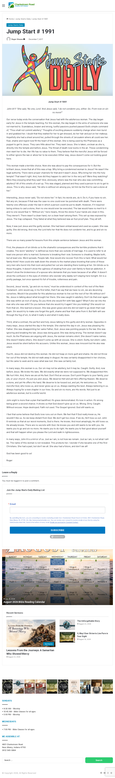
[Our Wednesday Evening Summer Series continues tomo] (52, 686)
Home (11, 19)
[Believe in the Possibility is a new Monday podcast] (7, 686)
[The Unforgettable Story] (67, 625)
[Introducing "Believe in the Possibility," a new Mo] (63, 686)
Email (13, 504)
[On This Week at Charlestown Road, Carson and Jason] (40, 686)
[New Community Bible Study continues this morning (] (74, 686)
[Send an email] (24, 39)
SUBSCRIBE (57, 530)
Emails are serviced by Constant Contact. (64, 522)
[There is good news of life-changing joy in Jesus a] (85, 686)
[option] (57, 577)
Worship (16, 708)
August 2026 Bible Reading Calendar (24, 601)
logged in (18, 481)
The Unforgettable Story (88, 621)
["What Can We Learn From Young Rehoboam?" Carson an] (29, 686)
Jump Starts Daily (23, 19)
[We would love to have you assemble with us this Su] (18, 686)
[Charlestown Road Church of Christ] (21, 5)
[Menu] (3, 6)
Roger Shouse (17, 39)
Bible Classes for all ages (25, 711)
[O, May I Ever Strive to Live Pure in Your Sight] (67, 637)
